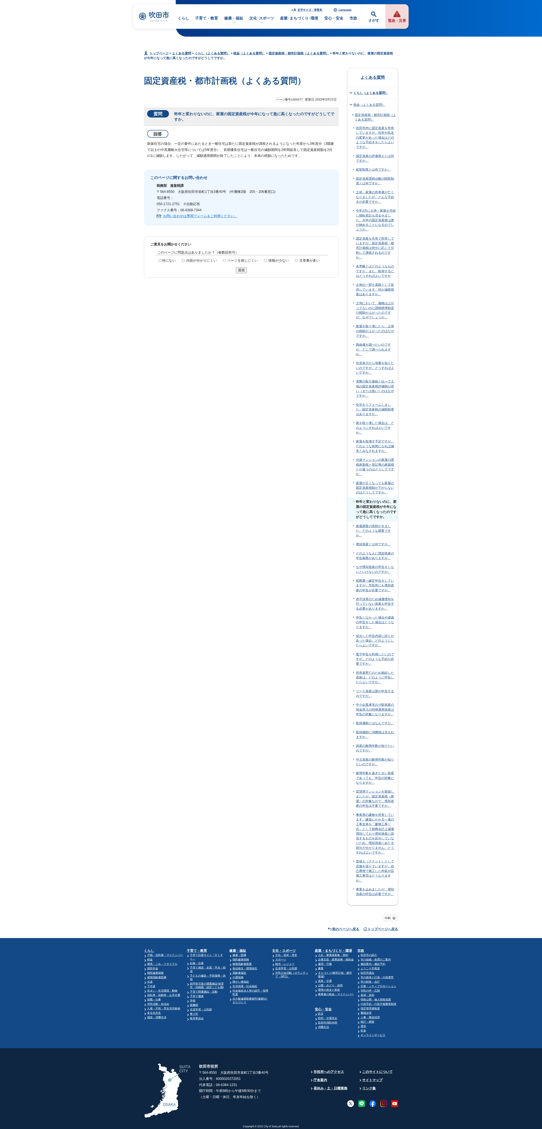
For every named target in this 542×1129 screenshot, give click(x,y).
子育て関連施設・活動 (203, 991)
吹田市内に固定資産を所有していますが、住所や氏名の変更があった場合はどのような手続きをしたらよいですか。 (375, 137)
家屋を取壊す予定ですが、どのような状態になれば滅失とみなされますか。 (375, 446)
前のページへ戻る (345, 929)
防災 (321, 1013)
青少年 (194, 1014)
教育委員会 (197, 1018)
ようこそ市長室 (370, 968)
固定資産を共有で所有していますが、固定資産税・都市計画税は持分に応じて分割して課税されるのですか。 (375, 248)
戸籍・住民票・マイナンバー (165, 955)
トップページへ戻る (383, 929)
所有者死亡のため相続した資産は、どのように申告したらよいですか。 (375, 677)
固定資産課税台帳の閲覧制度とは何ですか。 (375, 181)
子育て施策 (197, 996)
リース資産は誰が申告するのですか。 (375, 694)
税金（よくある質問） (249, 53)
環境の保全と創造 (329, 989)
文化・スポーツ (284, 950)
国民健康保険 (155, 972)
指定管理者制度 (370, 1008)
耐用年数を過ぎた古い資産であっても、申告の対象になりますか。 (375, 777)
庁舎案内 (320, 1080)
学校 (192, 1000)
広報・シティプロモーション (378, 986)
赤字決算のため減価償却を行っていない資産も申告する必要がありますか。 (375, 603)
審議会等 (366, 1012)
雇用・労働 (325, 964)
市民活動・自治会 (158, 1004)
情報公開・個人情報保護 (376, 999)
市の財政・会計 (370, 981)
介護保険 (237, 977)
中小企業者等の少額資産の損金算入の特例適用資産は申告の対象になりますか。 (375, 709)
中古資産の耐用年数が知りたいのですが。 (375, 762)
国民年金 (152, 968)
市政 (353, 18)
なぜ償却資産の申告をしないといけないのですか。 (375, 569)
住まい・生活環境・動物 (162, 990)
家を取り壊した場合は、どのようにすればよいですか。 (375, 427)
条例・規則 (367, 995)
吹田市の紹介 (369, 955)
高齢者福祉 (239, 972)
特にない (169, 260)
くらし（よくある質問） (212, 53)
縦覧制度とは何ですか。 (373, 169)
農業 (321, 968)
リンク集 (369, 1088)
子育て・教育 (206, 18)
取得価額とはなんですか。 (375, 723)
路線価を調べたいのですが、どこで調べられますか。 (373, 349)
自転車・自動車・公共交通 (163, 995)
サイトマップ (372, 1080)
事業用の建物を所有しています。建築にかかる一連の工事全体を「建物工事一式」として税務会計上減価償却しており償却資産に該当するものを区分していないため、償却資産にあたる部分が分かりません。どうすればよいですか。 (375, 833)
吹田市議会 (367, 972)
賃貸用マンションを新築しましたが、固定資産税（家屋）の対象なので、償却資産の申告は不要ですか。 (375, 798)
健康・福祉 (233, 18)
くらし (183, 18)
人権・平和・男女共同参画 (163, 1008)
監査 (363, 1030)
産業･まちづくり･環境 (299, 18)
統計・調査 (367, 1021)
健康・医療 (239, 955)
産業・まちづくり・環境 (333, 950)
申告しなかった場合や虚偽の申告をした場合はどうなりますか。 (375, 622)
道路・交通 (325, 981)
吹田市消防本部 (327, 1022)
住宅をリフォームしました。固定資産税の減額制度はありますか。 (375, 409)
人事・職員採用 (370, 1017)
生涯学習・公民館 (201, 1009)
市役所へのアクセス (329, 1072)
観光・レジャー (285, 964)
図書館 (194, 1005)
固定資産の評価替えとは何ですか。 (375, 158)
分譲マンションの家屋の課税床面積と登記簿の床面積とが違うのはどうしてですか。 (375, 467)
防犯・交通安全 (327, 1018)
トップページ (159, 53)
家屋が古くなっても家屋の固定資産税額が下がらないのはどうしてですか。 (375, 487)
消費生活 (323, 1027)
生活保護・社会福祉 (244, 986)
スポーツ (280, 959)
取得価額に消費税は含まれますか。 (375, 735)
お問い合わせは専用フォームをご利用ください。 (200, 216)
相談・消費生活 (156, 1017)
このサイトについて (377, 1072)
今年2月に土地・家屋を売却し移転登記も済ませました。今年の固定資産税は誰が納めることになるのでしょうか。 (376, 220)
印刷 (388, 918)
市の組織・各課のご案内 (376, 959)
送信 (241, 270)
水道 (150, 981)
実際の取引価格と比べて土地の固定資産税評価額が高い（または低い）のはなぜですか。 (375, 388)
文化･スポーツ (261, 18)
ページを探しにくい (242, 260)
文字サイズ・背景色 (309, 9)
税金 (150, 959)
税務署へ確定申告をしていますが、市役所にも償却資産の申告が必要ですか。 (375, 585)
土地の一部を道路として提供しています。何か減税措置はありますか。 (375, 289)
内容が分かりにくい (201, 260)
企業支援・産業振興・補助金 (336, 959)
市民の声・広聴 (370, 990)
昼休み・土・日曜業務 (330, 1088)
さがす (373, 20)
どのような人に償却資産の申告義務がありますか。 (375, 556)
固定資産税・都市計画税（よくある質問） (299, 53)
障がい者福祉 (240, 981)
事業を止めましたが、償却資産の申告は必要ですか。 (375, 892)
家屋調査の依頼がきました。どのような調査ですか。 (373, 530)
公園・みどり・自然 (330, 985)
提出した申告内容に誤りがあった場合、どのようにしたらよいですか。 (375, 640)
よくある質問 (181, 53)
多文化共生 (154, 1012)
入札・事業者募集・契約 (333, 955)
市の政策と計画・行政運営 (377, 977)
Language (345, 9)
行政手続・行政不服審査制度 (378, 1004)
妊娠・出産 (197, 963)
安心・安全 (333, 18)
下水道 (151, 986)
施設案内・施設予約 (373, 964)
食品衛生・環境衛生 (244, 968)
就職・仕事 (154, 999)
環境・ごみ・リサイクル (162, 964)
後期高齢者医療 (156, 977)
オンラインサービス (373, 1035)
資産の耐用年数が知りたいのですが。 (375, 748)
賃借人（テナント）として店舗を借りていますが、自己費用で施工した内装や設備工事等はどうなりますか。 (375, 871)
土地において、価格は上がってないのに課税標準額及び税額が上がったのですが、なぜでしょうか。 (375, 310)
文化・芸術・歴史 (286, 955)
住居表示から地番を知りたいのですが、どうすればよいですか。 (375, 367)
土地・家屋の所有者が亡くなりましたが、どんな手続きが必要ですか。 (375, 197)
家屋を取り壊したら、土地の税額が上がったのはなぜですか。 (375, 331)
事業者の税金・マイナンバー (336, 994)
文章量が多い (309, 260)
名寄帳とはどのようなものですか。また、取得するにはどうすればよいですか (375, 271)
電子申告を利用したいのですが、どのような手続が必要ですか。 (375, 659)
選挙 (363, 1026)
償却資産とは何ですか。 (373, 544)
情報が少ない (278, 260)
